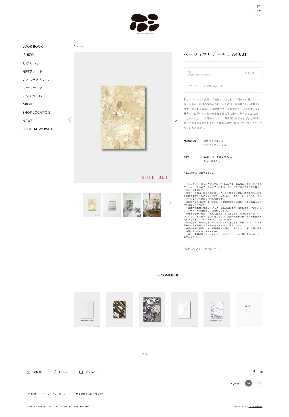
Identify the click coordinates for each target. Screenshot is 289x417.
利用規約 (33, 394)
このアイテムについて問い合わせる (204, 86)
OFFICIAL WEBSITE (38, 129)
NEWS (28, 121)
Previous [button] (69, 119)
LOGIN (63, 372)
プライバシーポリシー (57, 394)
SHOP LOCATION (36, 113)
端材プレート (33, 71)
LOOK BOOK (33, 47)
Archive (78, 46)
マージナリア (33, 88)
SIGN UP (37, 372)
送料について (193, 248)
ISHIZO (28, 55)
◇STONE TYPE (35, 96)
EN (259, 383)
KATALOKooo (255, 406)
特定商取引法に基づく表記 (90, 394)
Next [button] (176, 119)
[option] (123, 122)
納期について (212, 248)
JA (248, 383)
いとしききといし (36, 80)
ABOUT (28, 104)
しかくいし (31, 63)
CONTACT (91, 372)
